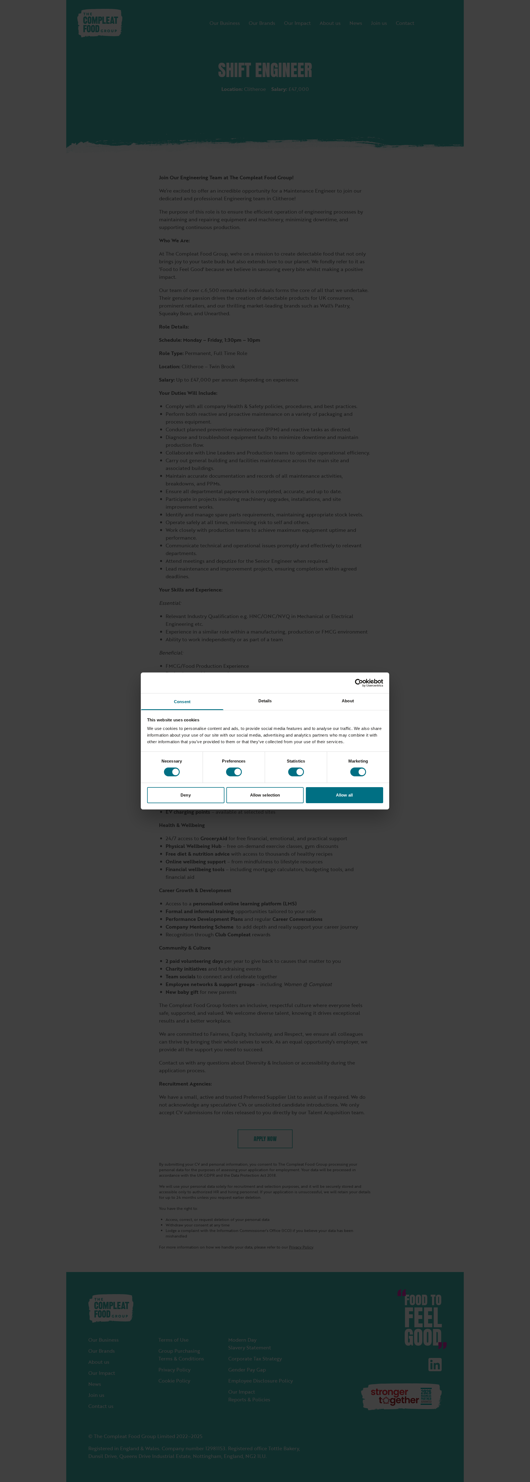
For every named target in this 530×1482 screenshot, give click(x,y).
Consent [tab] (182, 701)
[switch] (234, 772)
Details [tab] (265, 700)
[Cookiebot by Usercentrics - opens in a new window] (359, 683)
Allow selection (265, 795)
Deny (185, 795)
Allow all (344, 795)
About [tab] (348, 700)
